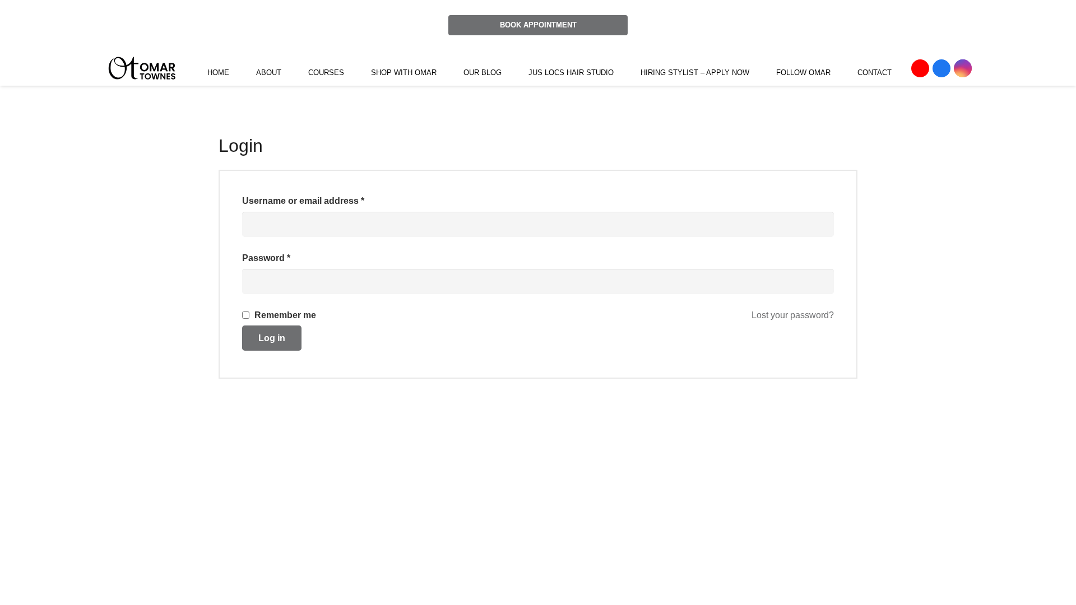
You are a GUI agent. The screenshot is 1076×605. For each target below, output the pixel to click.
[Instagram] (963, 68)
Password (266, 258)
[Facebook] (941, 68)
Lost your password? (793, 315)
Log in (271, 338)
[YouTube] (920, 68)
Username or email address (303, 201)
